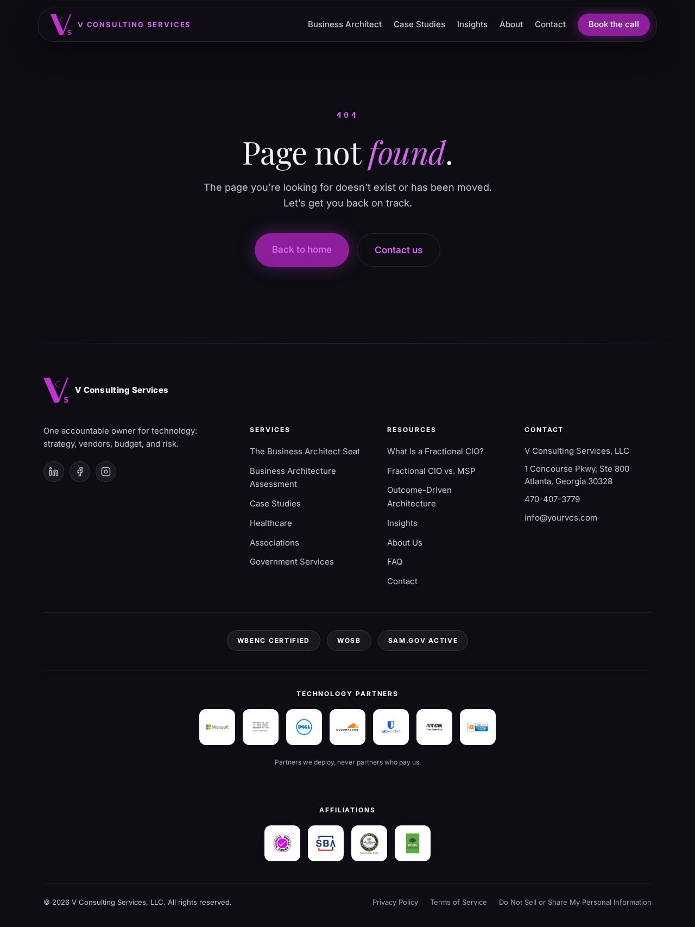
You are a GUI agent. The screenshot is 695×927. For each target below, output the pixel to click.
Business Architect (345, 24)
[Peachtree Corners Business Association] (413, 843)
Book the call (614, 24)
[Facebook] (80, 471)
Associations (274, 542)
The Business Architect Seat (305, 451)
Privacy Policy (395, 902)
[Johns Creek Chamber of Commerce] (369, 843)
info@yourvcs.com (561, 517)
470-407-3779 (552, 499)
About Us (404, 542)
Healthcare (271, 523)
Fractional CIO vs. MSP (431, 471)
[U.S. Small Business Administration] (326, 843)
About (511, 24)
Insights (472, 24)
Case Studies (419, 24)
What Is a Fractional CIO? (435, 451)
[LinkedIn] (53, 471)
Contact (550, 24)
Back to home (302, 249)
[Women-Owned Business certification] (282, 843)
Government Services (292, 561)
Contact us (398, 250)
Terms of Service (458, 902)
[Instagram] (106, 471)
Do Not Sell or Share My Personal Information (575, 902)
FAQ (394, 561)
